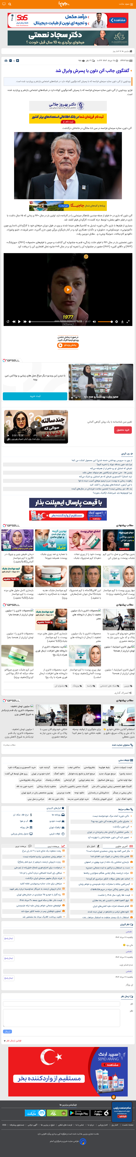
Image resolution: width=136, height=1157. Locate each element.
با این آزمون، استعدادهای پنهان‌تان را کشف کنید (111, 485)
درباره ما (91, 1125)
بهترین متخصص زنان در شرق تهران (37, 793)
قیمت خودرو (55, 821)
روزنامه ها (56, 815)
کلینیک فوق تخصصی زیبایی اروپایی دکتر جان (112, 786)
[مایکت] (35, 1114)
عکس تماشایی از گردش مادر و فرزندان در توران (108, 832)
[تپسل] (4, 360)
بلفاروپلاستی (89, 767)
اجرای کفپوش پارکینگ (102, 799)
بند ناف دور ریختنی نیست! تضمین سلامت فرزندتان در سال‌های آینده (102, 489)
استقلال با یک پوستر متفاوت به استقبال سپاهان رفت (105, 917)
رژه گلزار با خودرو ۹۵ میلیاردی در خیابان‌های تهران (39, 895)
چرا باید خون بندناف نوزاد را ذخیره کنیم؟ (114, 464)
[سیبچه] (101, 1114)
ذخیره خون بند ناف (24, 786)
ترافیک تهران (55, 827)
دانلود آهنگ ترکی (124, 799)
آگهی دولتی (32, 1125)
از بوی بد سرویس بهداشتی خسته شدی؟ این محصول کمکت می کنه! (102, 460)
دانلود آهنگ (59, 774)
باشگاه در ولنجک (52, 780)
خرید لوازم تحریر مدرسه (78, 799)
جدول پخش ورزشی (20, 834)
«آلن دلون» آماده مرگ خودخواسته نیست (111, 816)
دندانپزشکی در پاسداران (98, 793)
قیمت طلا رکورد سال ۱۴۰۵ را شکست (114, 895)
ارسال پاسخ (8, 938)
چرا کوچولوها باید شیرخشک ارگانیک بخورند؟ (112, 493)
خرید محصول (123, 430)
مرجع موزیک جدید (107, 774)
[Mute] (77, 398)
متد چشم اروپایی (86, 780)
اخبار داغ (91, 846)
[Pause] (72, 398)
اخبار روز (115, 1125)
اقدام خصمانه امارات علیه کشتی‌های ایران (111, 906)
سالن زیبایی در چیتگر (122, 793)
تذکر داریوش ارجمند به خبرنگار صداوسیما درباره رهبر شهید (35, 889)
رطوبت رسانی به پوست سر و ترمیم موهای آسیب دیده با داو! (105, 481)
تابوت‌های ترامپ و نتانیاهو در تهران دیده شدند (108, 912)
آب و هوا (24, 821)
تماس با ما (80, 1125)
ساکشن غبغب (74, 767)
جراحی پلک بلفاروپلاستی (30, 780)
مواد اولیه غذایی (125, 780)
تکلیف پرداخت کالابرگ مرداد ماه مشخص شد (42, 917)
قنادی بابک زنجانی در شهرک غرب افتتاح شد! (110, 856)
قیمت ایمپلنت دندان (123, 767)
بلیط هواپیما (104, 767)
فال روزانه (24, 827)
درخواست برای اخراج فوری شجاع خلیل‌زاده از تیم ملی (38, 868)
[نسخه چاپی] (6, 60)
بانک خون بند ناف (56, 799)
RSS (4, 1125)
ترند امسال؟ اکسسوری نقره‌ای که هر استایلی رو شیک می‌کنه (105, 476)
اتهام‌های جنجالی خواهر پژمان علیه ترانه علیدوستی (38, 906)
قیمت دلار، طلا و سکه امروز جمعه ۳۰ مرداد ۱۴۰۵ (41, 900)
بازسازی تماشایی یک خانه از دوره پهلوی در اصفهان (106, 862)
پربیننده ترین (53, 846)
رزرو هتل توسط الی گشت (16, 774)
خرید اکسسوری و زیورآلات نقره (22, 767)
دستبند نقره (59, 767)
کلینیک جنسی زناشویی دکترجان (74, 786)
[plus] (17, 60)
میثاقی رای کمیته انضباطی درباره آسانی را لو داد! (41, 873)
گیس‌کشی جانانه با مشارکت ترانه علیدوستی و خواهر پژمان (104, 884)
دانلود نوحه (79, 793)
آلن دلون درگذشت (121, 827)
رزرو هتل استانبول (106, 780)
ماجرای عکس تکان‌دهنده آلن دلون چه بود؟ (110, 821)
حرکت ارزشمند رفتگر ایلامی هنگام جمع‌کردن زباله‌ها (106, 873)
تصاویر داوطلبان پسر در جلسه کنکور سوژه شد (41, 911)
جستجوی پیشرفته (17, 1125)
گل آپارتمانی (69, 780)
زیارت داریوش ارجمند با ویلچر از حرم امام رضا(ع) (39, 862)
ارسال (7, 1031)
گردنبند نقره (45, 767)
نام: (131, 1004)
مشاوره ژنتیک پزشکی (46, 786)
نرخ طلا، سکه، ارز (21, 815)
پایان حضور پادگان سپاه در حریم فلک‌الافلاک (109, 889)
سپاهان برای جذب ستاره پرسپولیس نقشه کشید (41, 884)
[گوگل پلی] (79, 1114)
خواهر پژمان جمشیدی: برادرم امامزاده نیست (42, 857)
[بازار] (57, 1114)
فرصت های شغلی (65, 1125)
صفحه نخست (128, 1125)
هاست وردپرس (63, 793)
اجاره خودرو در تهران (41, 774)
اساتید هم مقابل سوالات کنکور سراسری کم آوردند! (108, 879)
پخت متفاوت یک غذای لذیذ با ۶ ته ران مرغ (41, 851)
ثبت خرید (35, 396)
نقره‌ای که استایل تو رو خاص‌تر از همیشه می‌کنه (111, 468)
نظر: (131, 1011)
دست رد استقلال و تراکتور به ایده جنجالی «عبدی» (108, 868)
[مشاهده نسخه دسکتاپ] (3, 4)
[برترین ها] (64, 4)
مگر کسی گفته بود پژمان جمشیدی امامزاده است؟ (108, 851)
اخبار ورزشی (103, 1125)
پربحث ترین (20, 846)
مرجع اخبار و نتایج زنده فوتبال (81, 774)
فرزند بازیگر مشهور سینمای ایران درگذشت (43, 878)
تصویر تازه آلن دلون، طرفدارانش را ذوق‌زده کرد (108, 837)
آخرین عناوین (121, 846)
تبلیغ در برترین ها (48, 1125)
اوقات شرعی (55, 834)
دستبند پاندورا (126, 774)
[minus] (10, 60)
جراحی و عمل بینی (36, 799)
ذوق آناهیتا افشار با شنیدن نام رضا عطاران (110, 900)
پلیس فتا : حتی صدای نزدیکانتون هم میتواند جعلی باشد (107, 472)
